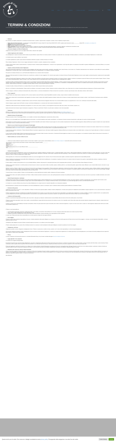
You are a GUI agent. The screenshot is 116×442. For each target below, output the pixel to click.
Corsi (58, 10)
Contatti (71, 10)
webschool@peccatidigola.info (20, 127)
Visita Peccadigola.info (93, 10)
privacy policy (44, 439)
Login (109, 9)
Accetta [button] (111, 439)
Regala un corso (81, 10)
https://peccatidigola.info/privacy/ (59, 236)
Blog (64, 10)
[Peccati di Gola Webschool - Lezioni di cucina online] (10, 10)
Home (52, 10)
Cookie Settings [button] (103, 439)
